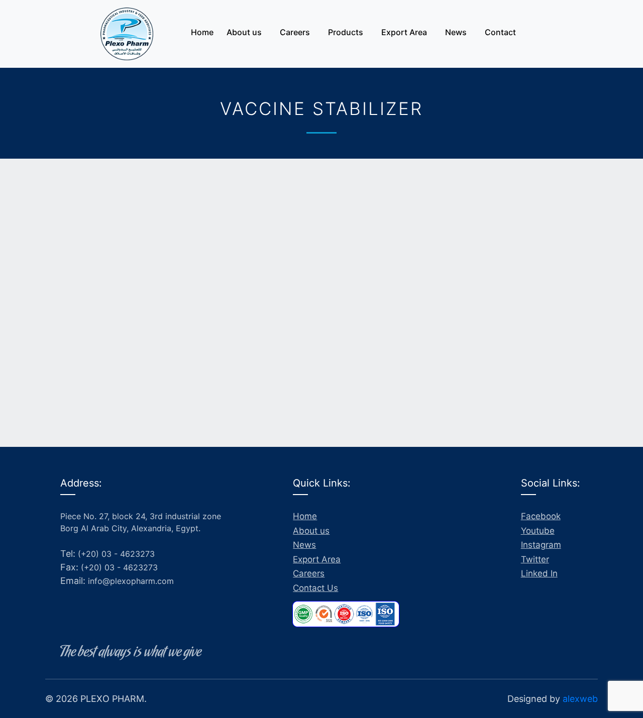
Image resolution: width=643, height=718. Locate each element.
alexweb (580, 698)
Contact (500, 32)
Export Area (404, 32)
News (456, 32)
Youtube (538, 531)
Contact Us (315, 588)
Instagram (541, 545)
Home (202, 32)
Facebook (541, 516)
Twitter (535, 559)
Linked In (539, 573)
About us (244, 32)
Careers (295, 32)
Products (345, 32)
